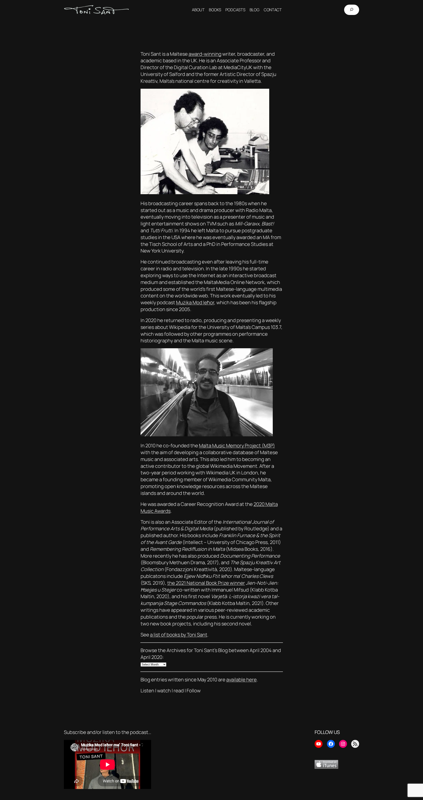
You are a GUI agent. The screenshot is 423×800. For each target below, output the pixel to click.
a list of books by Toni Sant (178, 634)
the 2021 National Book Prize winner (206, 583)
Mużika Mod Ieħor (195, 302)
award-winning (205, 54)
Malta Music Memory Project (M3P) (237, 445)
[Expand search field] (351, 10)
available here (241, 679)
